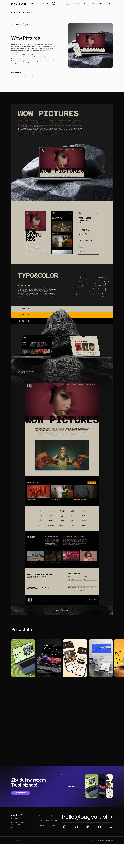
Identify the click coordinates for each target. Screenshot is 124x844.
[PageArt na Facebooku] (99, 827)
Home (13, 12)
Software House (55, 3)
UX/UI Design (29, 24)
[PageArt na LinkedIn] (87, 827)
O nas (67, 3)
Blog (52, 816)
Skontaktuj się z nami (19, 793)
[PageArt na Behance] (76, 827)
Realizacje (44, 3)
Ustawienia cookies (107, 840)
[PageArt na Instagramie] (64, 827)
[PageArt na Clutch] (111, 827)
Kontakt (85, 3)
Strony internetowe (17, 24)
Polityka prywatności (95, 840)
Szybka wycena (100, 4)
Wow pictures (31, 12)
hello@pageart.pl (84, 817)
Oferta (32, 3)
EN (93, 3)
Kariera (76, 3)
